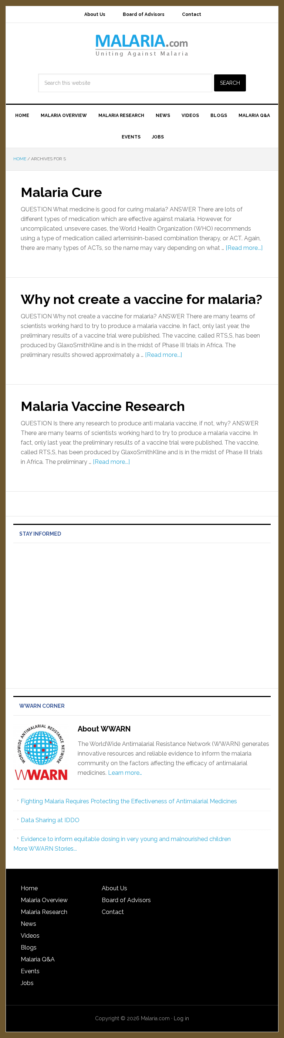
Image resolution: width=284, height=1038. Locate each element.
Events (30, 971)
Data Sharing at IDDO (50, 820)
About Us (114, 888)
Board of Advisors (126, 900)
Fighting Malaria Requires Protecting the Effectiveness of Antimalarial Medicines (129, 801)
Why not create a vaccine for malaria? (141, 299)
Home (29, 888)
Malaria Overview (44, 900)
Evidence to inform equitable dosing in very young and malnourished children (126, 839)
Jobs (27, 983)
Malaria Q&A (38, 959)
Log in (181, 1018)
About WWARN (104, 728)
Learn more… (125, 772)
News (28, 923)
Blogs (29, 947)
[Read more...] (244, 247)
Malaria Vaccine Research (103, 406)
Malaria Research (44, 911)
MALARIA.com (142, 45)
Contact (113, 911)
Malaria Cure (61, 192)
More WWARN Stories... (45, 848)
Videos (30, 935)
